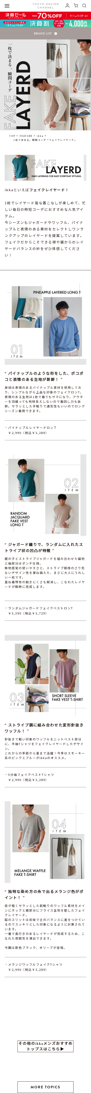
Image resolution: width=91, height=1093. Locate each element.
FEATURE (26, 136)
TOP (12, 136)
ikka (40, 136)
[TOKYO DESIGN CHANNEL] (45, 5)
